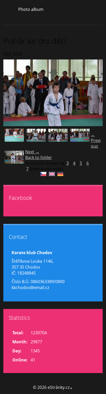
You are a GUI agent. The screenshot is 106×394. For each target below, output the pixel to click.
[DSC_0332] (14, 138)
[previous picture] (11, 92)
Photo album (30, 9)
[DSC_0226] (58, 138)
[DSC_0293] (36, 138)
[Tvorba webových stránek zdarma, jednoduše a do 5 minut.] (71, 388)
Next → (32, 152)
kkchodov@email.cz (30, 287)
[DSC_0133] (14, 160)
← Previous (96, 140)
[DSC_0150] (80, 138)
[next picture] (94, 92)
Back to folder (38, 157)
